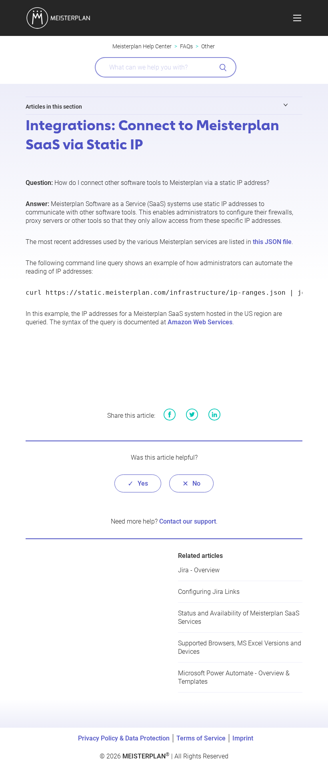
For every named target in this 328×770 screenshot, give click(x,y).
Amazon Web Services (200, 322)
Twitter (192, 415)
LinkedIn (214, 415)
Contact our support (187, 521)
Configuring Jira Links (209, 591)
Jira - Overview (199, 570)
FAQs (186, 46)
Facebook (169, 415)
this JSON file (272, 242)
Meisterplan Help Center (142, 46)
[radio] (137, 483)
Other (208, 46)
